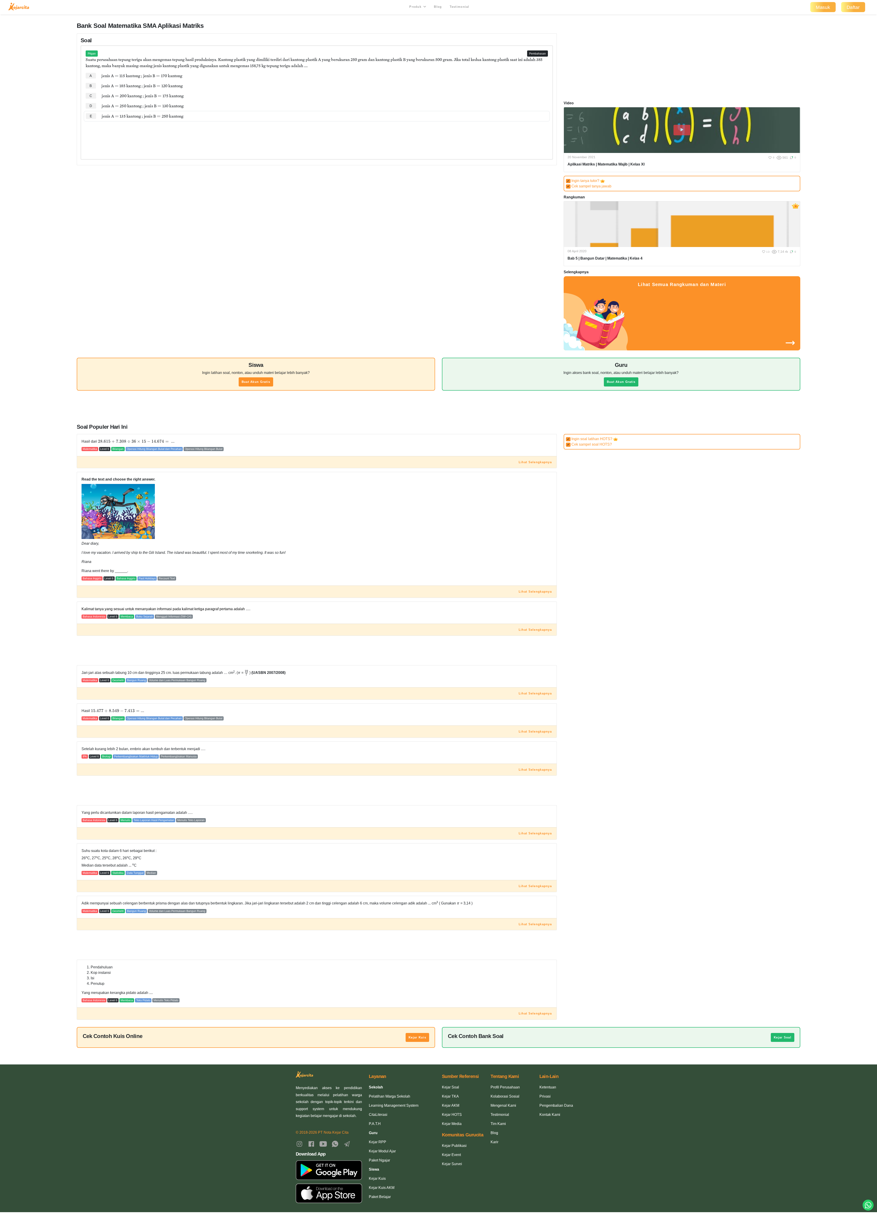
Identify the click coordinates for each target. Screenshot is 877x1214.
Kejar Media (452, 1124)
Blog (438, 6)
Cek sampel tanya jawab (589, 186)
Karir (494, 1142)
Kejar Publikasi (454, 1146)
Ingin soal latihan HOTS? (590, 439)
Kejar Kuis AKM (381, 1188)
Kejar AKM (450, 1105)
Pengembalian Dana (556, 1105)
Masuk (823, 7)
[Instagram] (299, 1144)
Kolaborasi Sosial (505, 1096)
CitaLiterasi (378, 1115)
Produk (416, 6)
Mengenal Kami (503, 1105)
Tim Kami (498, 1124)
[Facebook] (311, 1144)
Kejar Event (451, 1155)
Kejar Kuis (417, 1037)
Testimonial (459, 6)
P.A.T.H (375, 1124)
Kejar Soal (782, 1037)
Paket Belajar (380, 1197)
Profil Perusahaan (505, 1087)
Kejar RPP (377, 1142)
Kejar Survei (452, 1164)
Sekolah (376, 1087)
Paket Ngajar (379, 1160)
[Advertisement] (316, 135)
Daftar (853, 7)
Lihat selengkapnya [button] (535, 462)
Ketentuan (547, 1087)
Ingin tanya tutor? (583, 181)
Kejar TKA (450, 1096)
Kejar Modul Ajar (382, 1151)
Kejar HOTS (452, 1115)
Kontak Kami (549, 1115)
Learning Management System (393, 1105)
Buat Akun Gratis (256, 382)
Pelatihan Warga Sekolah (389, 1096)
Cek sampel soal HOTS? (589, 444)
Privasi (545, 1096)
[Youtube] (323, 1144)
